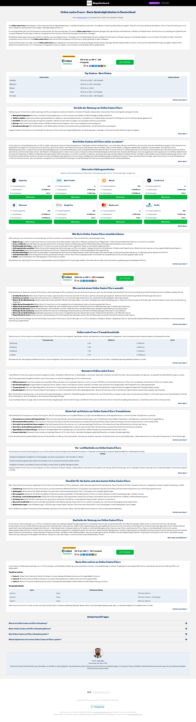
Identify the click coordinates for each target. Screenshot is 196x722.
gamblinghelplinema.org (103, 712)
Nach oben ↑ (182, 134)
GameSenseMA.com (135, 714)
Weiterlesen (30, 197)
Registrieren (155, 3)
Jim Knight (100, 661)
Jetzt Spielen (125, 62)
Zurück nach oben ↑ (180, 100)
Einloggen (165, 3)
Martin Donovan (82, 17)
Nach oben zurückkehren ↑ (177, 538)
